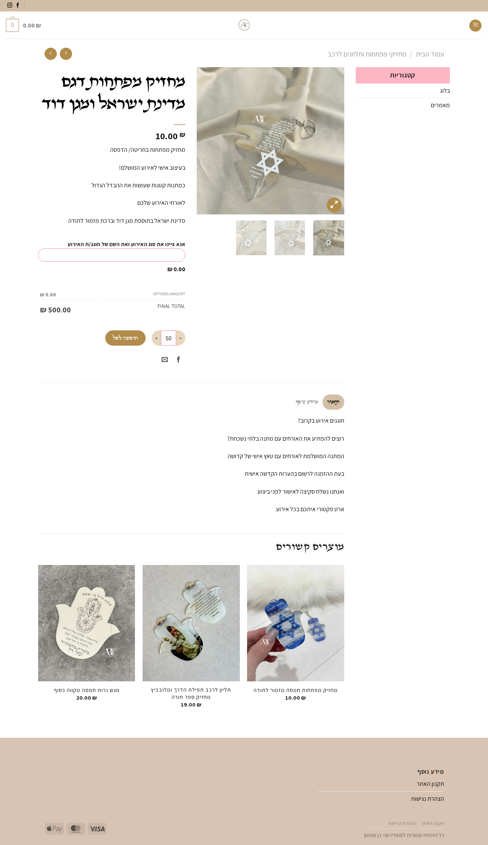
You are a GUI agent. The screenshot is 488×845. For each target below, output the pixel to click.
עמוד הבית (430, 53)
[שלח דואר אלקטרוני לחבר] (165, 360)
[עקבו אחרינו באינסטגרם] (9, 5)
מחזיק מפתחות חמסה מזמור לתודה (296, 690)
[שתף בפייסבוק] (178, 360)
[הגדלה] (334, 205)
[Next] (204, 141)
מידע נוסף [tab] (307, 402)
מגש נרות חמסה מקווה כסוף (87, 690)
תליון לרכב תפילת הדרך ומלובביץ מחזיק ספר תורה (191, 693)
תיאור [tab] (333, 402)
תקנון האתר (430, 784)
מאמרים (440, 105)
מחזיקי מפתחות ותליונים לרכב (367, 53)
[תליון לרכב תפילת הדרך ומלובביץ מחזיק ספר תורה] (191, 623)
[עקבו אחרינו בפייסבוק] (17, 5)
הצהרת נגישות (427, 799)
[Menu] (475, 25)
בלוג (445, 91)
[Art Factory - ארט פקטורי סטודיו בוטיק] (244, 25)
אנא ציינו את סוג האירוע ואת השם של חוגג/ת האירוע (126, 244)
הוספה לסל (125, 338)
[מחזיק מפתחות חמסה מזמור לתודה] (295, 623)
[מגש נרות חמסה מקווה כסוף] (86, 623)
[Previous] (332, 141)
